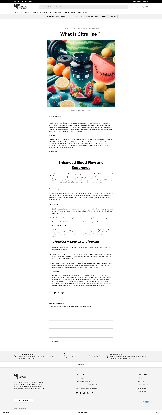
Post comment (55, 341)
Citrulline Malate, (77, 28)
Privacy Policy (142, 381)
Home (16, 12)
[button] (147, 7)
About (67, 12)
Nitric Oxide (96, 28)
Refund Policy (142, 391)
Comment (51, 327)
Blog (79, 12)
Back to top (81, 364)
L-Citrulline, (87, 28)
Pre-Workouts (44, 12)
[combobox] (83, 7)
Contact (85, 12)
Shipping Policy (142, 388)
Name (50, 311)
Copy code (113, 16)
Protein (34, 12)
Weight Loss (24, 12)
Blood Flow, (66, 28)
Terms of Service (143, 385)
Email (50, 319)
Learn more (30, 1)
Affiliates (140, 378)
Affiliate (73, 12)
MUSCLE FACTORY (22, 408)
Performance (57, 12)
